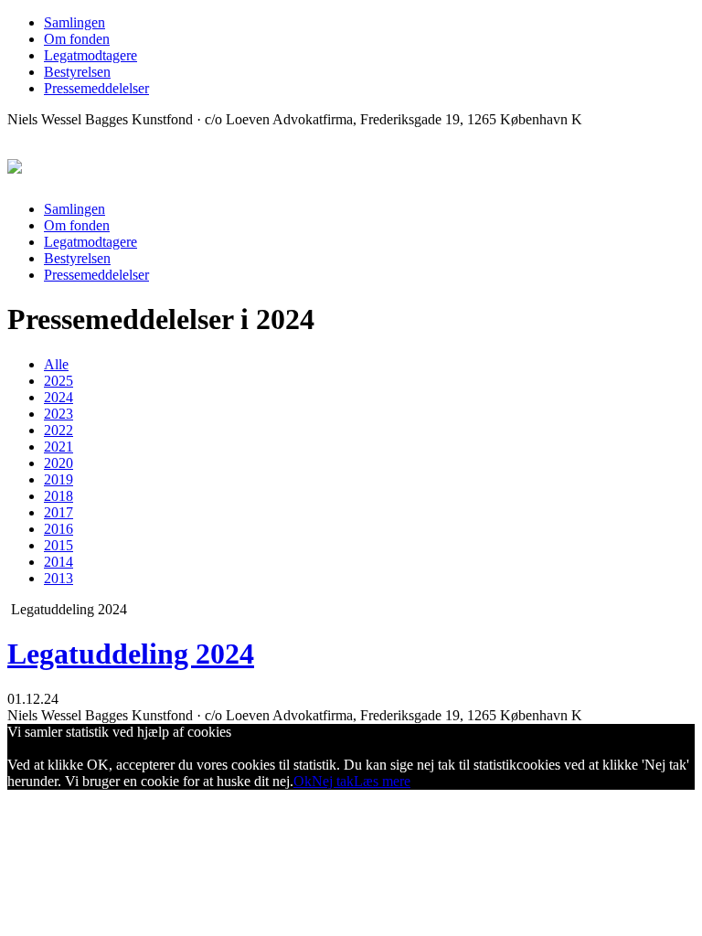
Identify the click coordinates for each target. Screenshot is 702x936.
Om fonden (77, 39)
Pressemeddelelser (96, 88)
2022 (58, 430)
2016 (58, 529)
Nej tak (333, 781)
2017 (58, 512)
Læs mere (382, 781)
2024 (58, 397)
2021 (58, 446)
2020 (58, 463)
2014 (58, 561)
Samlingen (74, 22)
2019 (58, 479)
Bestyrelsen (77, 72)
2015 (58, 545)
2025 (58, 380)
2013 (58, 578)
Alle (56, 364)
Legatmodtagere (90, 55)
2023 (58, 413)
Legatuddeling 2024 (130, 653)
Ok (302, 781)
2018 (58, 496)
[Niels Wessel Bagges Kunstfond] (14, 163)
